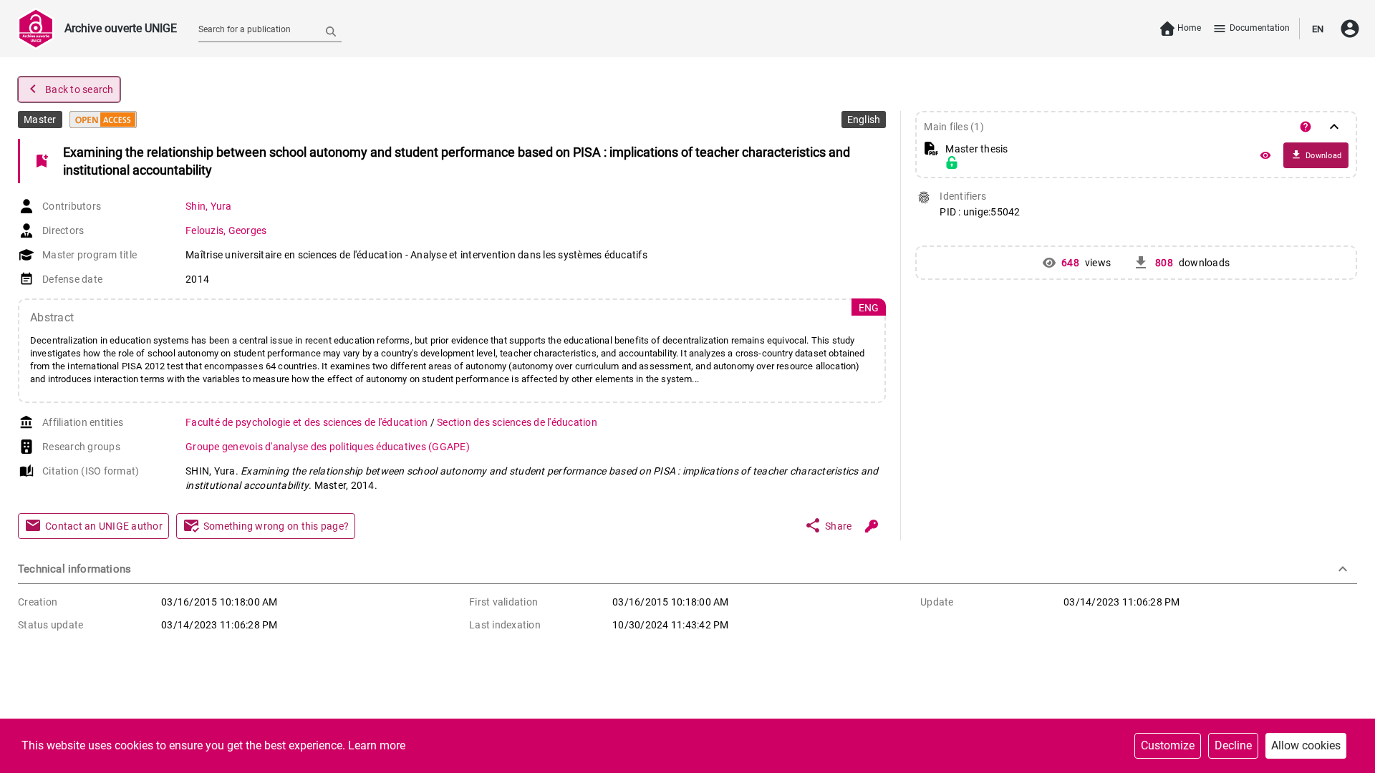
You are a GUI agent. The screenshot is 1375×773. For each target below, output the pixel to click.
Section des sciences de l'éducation (517, 422)
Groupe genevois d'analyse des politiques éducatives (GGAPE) (327, 446)
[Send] (331, 31)
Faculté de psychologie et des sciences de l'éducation (307, 422)
